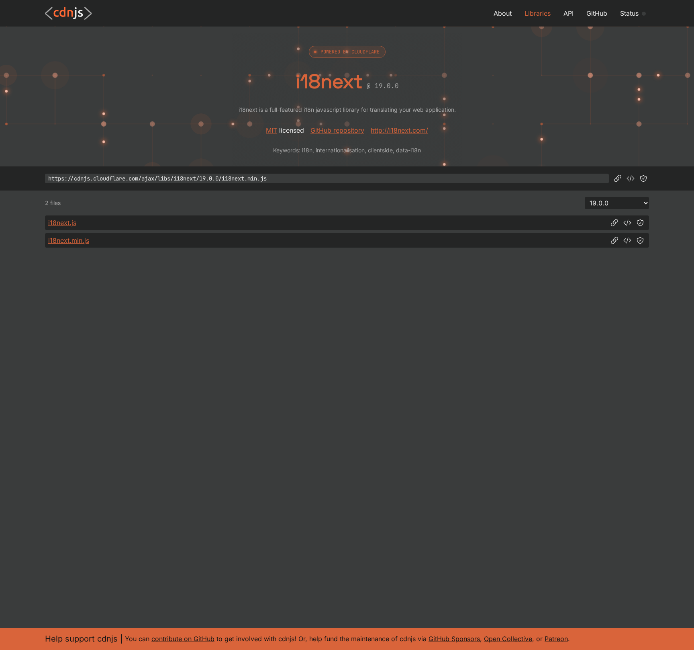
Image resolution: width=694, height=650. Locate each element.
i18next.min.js (68, 240)
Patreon (556, 639)
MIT (271, 130)
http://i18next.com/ (399, 130)
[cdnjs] (68, 13)
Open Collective (508, 639)
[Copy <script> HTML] (630, 178)
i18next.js (62, 222)
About (503, 13)
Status (629, 13)
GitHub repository (337, 130)
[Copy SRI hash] (643, 178)
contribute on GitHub (182, 639)
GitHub (596, 13)
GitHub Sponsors (454, 639)
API (568, 13)
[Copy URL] (617, 178)
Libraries (538, 13)
